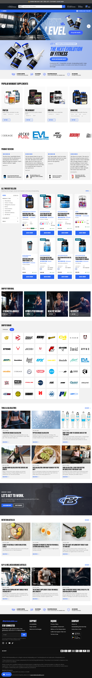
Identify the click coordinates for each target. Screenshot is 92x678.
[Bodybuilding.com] (3, 6)
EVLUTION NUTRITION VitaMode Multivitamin (46, 258)
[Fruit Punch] (43, 224)
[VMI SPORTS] (6, 382)
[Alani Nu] (74, 360)
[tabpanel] (46, 26)
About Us (74, 624)
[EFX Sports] (40, 360)
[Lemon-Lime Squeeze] (82, 222)
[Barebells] (62, 360)
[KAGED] (74, 337)
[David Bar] (74, 349)
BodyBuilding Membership (79, 627)
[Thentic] (85, 382)
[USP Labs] (74, 394)
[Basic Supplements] (40, 371)
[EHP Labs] (6, 394)
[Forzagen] (85, 371)
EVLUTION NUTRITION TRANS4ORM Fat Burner (82, 258)
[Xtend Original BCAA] (82, 202)
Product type (7, 198)
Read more (87, 408)
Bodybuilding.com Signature (29, 211)
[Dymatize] (18, 337)
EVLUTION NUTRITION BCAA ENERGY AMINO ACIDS (46, 215)
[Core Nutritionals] (74, 371)
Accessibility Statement (57, 627)
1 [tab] (41, 38)
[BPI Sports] (29, 360)
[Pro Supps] (51, 349)
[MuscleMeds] (18, 360)
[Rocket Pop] (41, 224)
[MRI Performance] (18, 382)
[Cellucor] (62, 337)
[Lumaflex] (40, 394)
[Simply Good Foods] (74, 382)
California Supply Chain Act (58, 632)
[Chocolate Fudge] (23, 225)
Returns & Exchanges (35, 629)
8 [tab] (50, 38)
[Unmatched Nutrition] (40, 349)
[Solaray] (40, 382)
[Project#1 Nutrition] (62, 371)
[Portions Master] (51, 371)
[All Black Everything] (51, 382)
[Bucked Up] (18, 349)
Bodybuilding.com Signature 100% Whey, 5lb (28, 215)
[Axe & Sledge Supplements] (62, 349)
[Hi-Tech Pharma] (29, 371)
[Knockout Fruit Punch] (80, 222)
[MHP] (6, 360)
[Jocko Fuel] (29, 349)
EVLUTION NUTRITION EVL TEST (64, 258)
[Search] (63, 6)
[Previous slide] (3, 26)
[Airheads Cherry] (76, 222)
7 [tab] (49, 38)
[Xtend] (6, 349)
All (12, 329)
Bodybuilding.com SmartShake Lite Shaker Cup (27, 260)
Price (4, 221)
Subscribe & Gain (76, 629)
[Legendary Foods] (29, 394)
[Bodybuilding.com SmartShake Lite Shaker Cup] (29, 245)
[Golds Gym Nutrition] (18, 394)
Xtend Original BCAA (81, 213)
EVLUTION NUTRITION (45, 211)
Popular (5, 329)
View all (87, 191)
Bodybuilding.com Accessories (26, 256)
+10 (84, 222)
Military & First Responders (58, 629)
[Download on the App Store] (76, 633)
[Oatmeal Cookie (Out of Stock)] (27, 225)
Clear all (15, 195)
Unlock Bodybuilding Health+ (59, 59)
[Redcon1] (40, 337)
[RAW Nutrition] (62, 382)
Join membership (7, 505)
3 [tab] (43, 38)
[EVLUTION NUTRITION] (85, 360)
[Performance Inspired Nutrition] (62, 394)
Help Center (33, 627)
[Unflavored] (41, 269)
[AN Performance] (51, 394)
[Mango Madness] (78, 222)
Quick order (29, 233)
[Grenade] (6, 371)
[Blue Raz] (58, 225)
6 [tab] (48, 38)
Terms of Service (14, 639)
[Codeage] (18, 371)
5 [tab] (46, 38)
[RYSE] (85, 349)
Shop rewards (18, 505)
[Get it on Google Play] (76, 637)
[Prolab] (29, 382)
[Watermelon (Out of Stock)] (47, 224)
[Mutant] (51, 337)
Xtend (76, 211)
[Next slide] (89, 26)
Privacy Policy (5, 639)
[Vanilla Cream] (25, 225)
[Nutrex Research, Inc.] (29, 337)
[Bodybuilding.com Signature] (6, 337)
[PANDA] (85, 337)
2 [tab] (42, 38)
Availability (6, 218)
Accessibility (33, 624)
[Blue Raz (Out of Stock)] (45, 224)
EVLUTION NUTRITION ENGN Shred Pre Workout (63, 215)
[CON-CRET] (51, 360)
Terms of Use (54, 634)
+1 (49, 223)
